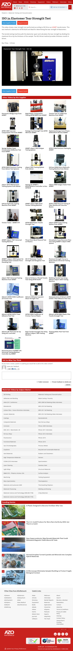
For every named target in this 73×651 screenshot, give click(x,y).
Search (59, 598)
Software (34, 619)
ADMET (54, 27)
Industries (47, 607)
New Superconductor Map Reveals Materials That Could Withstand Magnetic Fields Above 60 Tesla (47, 539)
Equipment (35, 602)
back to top (64, 629)
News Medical (21, 602)
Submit (68, 385)
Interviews (47, 598)
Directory (33, 2)
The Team (47, 619)
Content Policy (61, 618)
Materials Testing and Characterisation (20, 13)
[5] (13, 577)
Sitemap (59, 616)
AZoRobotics (8, 598)
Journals (34, 616)
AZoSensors (20, 595)
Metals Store (36, 614)
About (58, 595)
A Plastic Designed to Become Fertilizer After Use (44, 506)
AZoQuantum (21, 598)
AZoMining (7, 607)
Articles (34, 598)
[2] (13, 528)
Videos (34, 609)
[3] (13, 544)
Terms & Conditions (62, 609)
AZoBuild (7, 605)
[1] (13, 512)
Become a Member (62, 600)
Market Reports (48, 600)
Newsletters (60, 602)
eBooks (34, 607)
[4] (13, 561)
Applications (48, 605)
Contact (59, 605)
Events (34, 612)
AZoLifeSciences (22, 605)
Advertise (59, 607)
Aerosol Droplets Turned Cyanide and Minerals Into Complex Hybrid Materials (49, 555)
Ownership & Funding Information (60, 622)
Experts (46, 614)
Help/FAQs (47, 616)
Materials (47, 602)
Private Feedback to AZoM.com (61, 382)
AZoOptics (7, 602)
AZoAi (19, 600)
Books (34, 605)
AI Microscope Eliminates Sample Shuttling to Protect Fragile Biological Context (48, 572)
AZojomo (46, 609)
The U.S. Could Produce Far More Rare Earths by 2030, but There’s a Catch (47, 523)
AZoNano (7, 595)
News (33, 595)
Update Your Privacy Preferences (16, 649)
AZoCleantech (8, 600)
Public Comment (43, 382)
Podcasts (46, 612)
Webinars (47, 595)
